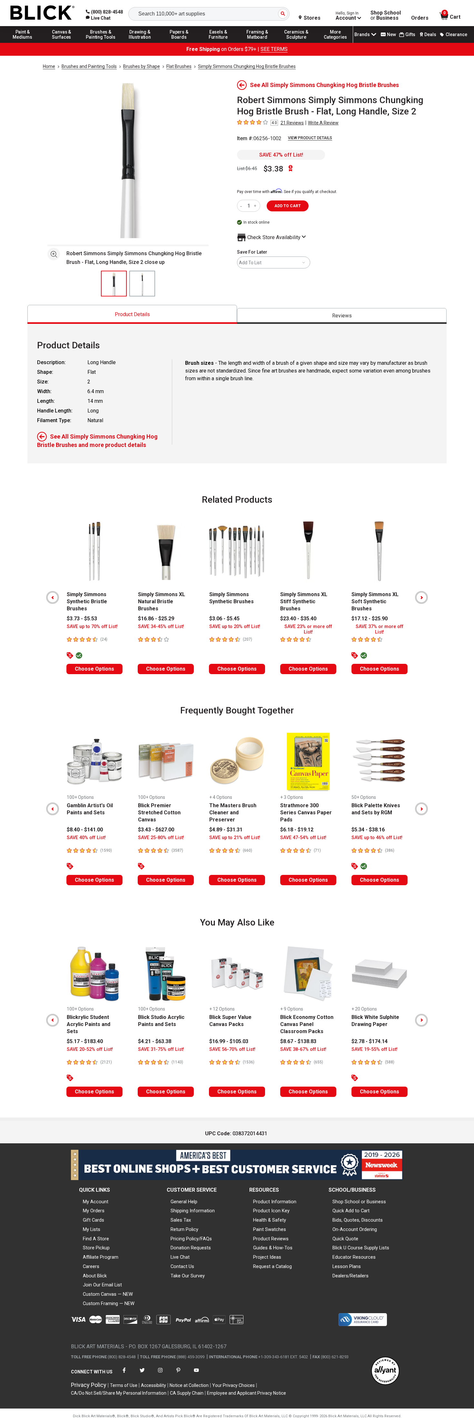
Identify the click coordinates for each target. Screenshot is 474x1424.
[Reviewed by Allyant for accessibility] (385, 1371)
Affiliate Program (100, 1257)
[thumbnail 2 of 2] (142, 283)
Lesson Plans (346, 1266)
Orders (420, 18)
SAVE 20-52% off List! (90, 1049)
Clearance (456, 34)
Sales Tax (181, 1220)
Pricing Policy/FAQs (191, 1239)
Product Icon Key (271, 1211)
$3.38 (273, 168)
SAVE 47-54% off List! (303, 837)
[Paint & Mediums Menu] (22, 42)
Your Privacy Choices (233, 1385)
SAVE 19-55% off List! (374, 1049)
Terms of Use (123, 1385)
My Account (95, 1202)
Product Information (274, 1202)
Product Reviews (271, 1239)
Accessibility (153, 1385)
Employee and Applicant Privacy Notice (246, 1393)
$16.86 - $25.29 (156, 618)
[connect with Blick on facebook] (124, 1374)
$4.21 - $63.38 (154, 1041)
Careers (91, 1266)
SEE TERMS (274, 49)
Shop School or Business (359, 1202)
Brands (362, 34)
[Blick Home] (42, 13)
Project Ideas (267, 1257)
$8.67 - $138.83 (298, 1041)
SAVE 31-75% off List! (161, 1049)
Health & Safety (269, 1220)
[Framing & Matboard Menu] (257, 42)
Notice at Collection (189, 1385)
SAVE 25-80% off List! (161, 837)
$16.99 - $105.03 (228, 1041)
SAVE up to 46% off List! (376, 837)
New (391, 34)
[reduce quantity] (242, 205)
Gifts (410, 34)
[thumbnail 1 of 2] (114, 283)
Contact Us (182, 1266)
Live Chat (180, 1257)
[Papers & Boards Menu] (179, 42)
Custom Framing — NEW (108, 1303)
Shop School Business (385, 15)
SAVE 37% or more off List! (379, 629)
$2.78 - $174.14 (369, 1041)
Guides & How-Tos (272, 1248)
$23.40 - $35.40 (298, 618)
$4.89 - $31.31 (225, 830)
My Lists (91, 1229)
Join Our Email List (102, 1285)
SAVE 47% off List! (281, 155)
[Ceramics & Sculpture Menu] (296, 42)
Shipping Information (193, 1211)
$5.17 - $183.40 (85, 1041)
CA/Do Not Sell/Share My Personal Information (118, 1393)
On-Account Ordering (354, 1229)
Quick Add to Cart (351, 1211)
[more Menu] (335, 42)
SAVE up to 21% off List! (234, 837)
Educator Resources (354, 1257)
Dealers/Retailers (350, 1276)
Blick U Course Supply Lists (360, 1248)
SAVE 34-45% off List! (161, 626)
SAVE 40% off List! (86, 837)
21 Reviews (292, 122)
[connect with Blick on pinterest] (178, 1374)
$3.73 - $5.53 (82, 618)
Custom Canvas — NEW (108, 1294)
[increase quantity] (256, 205)
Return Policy (184, 1229)
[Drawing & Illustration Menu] (140, 42)
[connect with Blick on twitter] (142, 1374)
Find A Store (96, 1239)
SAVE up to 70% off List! (92, 626)
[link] (98, 18)
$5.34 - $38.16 (368, 830)
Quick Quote (345, 1239)
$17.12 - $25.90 (369, 618)
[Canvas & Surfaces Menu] (61, 42)
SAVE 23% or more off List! (308, 629)
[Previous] (52, 597)
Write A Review (323, 122)
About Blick (95, 1276)
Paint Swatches (269, 1229)
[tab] (132, 314)
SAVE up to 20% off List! (234, 626)
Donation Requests (191, 1248)
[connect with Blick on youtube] (196, 1374)
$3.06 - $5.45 (224, 618)
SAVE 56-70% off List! (232, 1049)
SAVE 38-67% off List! (303, 1049)
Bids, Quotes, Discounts (357, 1220)
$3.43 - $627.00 (156, 830)
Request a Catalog (272, 1266)
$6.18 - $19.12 (296, 830)
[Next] (421, 597)
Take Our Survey (188, 1276)
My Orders (93, 1211)
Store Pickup (96, 1248)
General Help (184, 1202)
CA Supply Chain (186, 1393)
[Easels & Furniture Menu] (218, 42)
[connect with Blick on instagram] (160, 1374)
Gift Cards (93, 1220)
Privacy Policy (88, 1384)
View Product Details (310, 138)
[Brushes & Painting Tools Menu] (101, 42)
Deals (430, 34)
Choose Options (94, 669)
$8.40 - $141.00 (85, 830)
